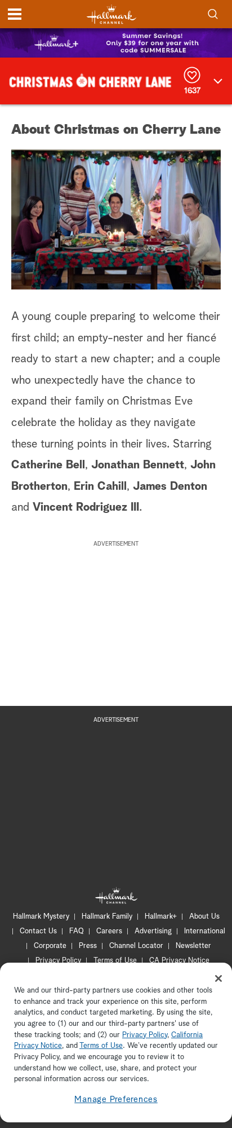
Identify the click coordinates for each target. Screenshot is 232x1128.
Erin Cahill (100, 486)
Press (88, 946)
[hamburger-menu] (14, 14)
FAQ (76, 931)
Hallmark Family (107, 916)
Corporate (50, 946)
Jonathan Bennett (136, 465)
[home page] (111, 14)
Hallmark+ (161, 916)
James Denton (170, 486)
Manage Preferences (116, 1099)
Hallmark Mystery (41, 916)
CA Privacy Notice (179, 960)
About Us (204, 916)
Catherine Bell (48, 465)
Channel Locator (136, 946)
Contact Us (38, 931)
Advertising (153, 931)
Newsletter (193, 946)
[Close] (218, 978)
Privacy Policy (58, 960)
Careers (109, 931)
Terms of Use (115, 960)
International (204, 931)
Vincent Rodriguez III (86, 507)
